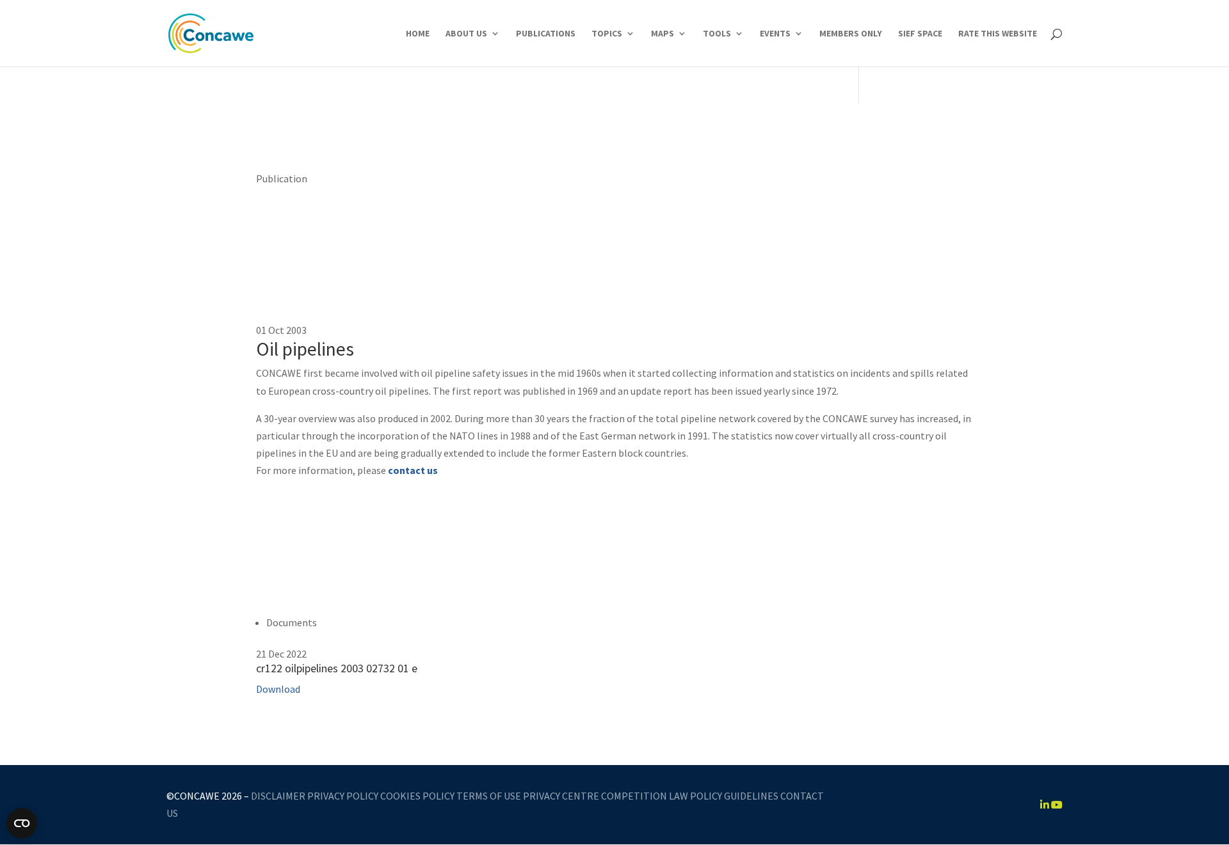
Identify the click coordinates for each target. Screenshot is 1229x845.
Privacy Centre (561, 795)
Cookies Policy (417, 795)
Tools (717, 34)
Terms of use (488, 795)
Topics (606, 34)
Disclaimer (278, 795)
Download (278, 689)
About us (466, 34)
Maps (662, 34)
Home (418, 34)
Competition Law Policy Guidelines (689, 795)
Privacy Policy (342, 795)
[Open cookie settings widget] (21, 823)
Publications (545, 34)
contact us (413, 470)
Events (775, 34)
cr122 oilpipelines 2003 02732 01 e (336, 668)
